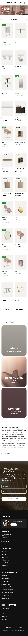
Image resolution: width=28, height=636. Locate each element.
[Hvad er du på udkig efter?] (21, 3)
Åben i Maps (6, 541)
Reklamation (5, 598)
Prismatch (4, 575)
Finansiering (5, 578)
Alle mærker (5, 581)
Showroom (4, 557)
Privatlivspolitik (6, 587)
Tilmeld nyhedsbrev (14, 499)
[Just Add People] (11, 3)
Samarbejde (5, 566)
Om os (3, 551)
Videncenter (5, 608)
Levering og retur (7, 592)
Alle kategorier (6, 584)
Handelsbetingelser (7, 590)
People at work (6, 611)
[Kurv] (25, 3)
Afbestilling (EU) (6, 595)
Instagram (4, 614)
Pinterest (4, 619)
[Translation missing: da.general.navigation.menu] (3, 2)
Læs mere (7, 453)
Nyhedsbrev (5, 560)
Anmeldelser (5, 563)
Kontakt (14, 524)
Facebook (4, 616)
